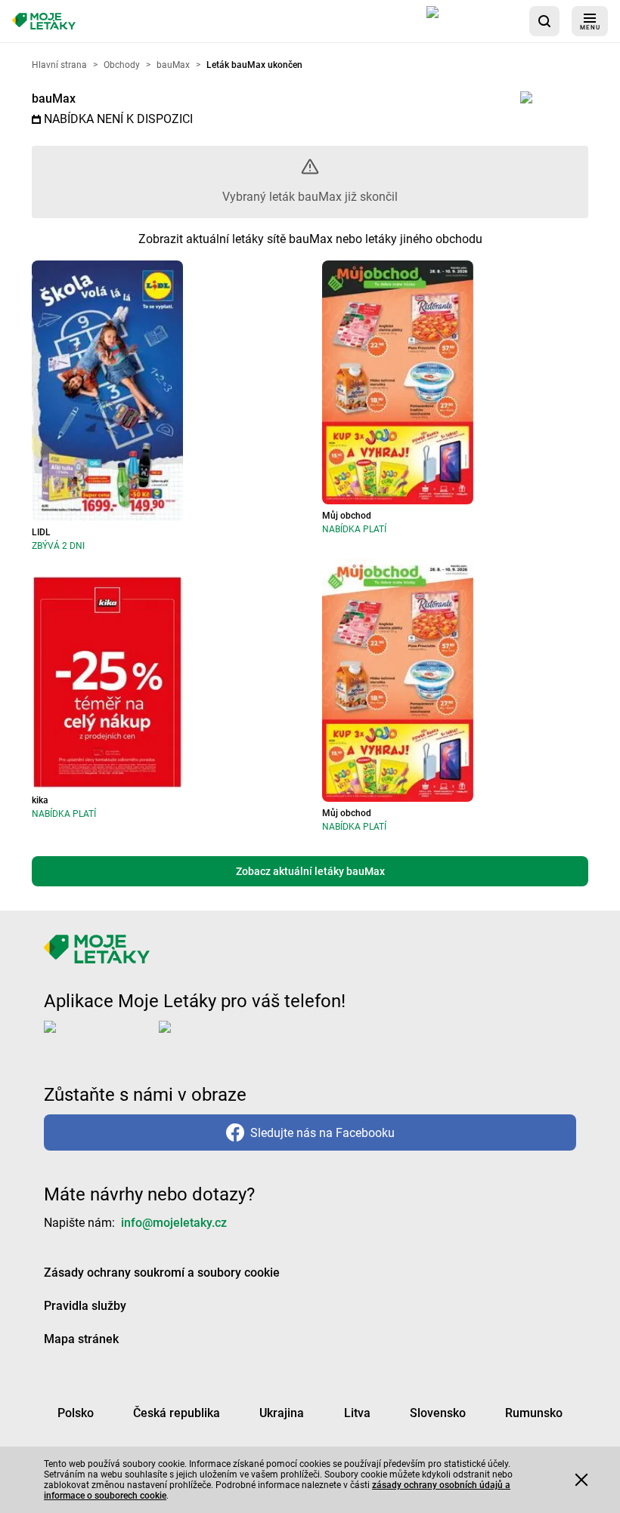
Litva (357, 1413)
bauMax (54, 98)
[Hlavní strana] (44, 21)
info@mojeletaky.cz (174, 1223)
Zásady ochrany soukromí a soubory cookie (162, 1272)
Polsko (75, 1413)
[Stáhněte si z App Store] (471, 21)
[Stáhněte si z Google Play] (219, 1039)
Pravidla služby (85, 1306)
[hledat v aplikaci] (544, 21)
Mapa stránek (81, 1339)
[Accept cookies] (581, 1480)
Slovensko (438, 1413)
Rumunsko (534, 1413)
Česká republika (176, 1413)
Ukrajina (281, 1413)
